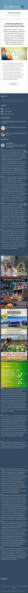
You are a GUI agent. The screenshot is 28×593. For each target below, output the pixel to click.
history (5, 35)
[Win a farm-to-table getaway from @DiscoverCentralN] (14, 295)
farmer (5, 33)
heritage (20, 35)
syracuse (19, 40)
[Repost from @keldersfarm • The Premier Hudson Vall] (14, 348)
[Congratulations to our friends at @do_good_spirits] (14, 507)
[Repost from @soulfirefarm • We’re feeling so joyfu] (14, 401)
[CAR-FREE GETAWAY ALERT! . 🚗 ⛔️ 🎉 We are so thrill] (14, 322)
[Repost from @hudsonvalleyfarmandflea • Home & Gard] (14, 375)
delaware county (8, 31)
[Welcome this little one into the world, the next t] (14, 534)
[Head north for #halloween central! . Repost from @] (14, 481)
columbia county (21, 31)
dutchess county (10, 40)
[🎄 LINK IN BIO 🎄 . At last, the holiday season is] (14, 428)
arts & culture (11, 35)
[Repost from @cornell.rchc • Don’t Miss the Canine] (14, 162)
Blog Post (21, 29)
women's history (12, 42)
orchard (14, 33)
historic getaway (20, 33)
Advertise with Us (21, 591)
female (7, 44)
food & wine (14, 39)
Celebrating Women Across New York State (14, 24)
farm (22, 42)
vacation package (12, 44)
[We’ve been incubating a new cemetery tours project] (14, 268)
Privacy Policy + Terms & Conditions (10, 591)
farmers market (10, 37)
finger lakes (14, 31)
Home (6, 15)
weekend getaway (7, 39)
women (15, 40)
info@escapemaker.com (9, 114)
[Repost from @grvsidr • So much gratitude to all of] (14, 242)
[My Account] (15, 1)
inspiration (10, 33)
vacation (16, 35)
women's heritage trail (19, 37)
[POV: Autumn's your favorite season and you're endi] (14, 560)
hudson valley (20, 44)
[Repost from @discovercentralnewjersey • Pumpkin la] (14, 454)
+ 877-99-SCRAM (8, 111)
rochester (18, 42)
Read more (13, 83)
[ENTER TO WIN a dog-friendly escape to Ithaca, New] (14, 189)
